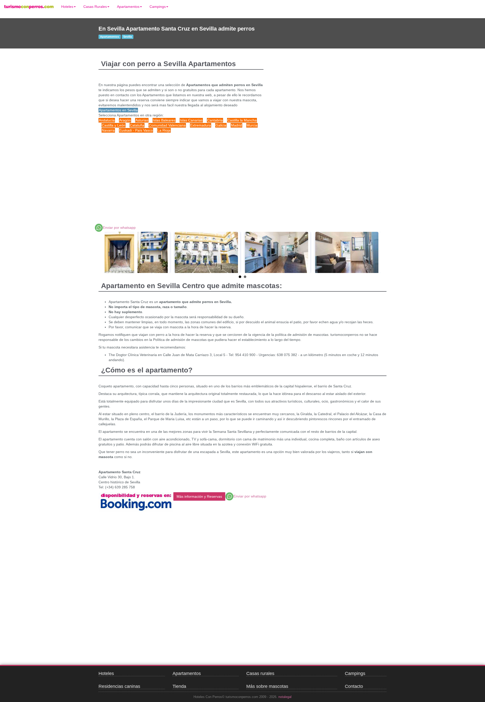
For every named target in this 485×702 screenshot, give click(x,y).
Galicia (220, 125)
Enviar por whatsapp (119, 227)
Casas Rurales (95, 7)
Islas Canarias (191, 120)
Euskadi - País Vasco (136, 130)
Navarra (108, 130)
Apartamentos (128, 7)
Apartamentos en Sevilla (118, 110)
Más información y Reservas (199, 496)
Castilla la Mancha (242, 120)
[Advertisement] (194, 173)
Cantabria (215, 120)
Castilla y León (113, 125)
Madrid (236, 125)
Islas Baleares (164, 120)
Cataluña (137, 125)
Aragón (125, 120)
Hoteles (67, 7)
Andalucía (107, 120)
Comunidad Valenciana (167, 125)
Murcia (252, 125)
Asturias (141, 120)
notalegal (285, 697)
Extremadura (200, 125)
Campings (158, 7)
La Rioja (164, 130)
